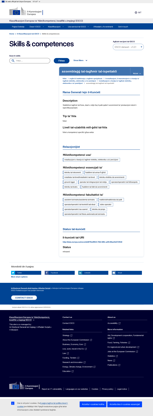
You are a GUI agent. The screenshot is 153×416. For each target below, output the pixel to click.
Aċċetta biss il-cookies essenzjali (125, 404)
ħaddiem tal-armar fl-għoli (95, 172)
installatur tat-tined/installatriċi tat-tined (79, 177)
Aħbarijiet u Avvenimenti (103, 27)
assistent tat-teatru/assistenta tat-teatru (79, 200)
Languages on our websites (77, 389)
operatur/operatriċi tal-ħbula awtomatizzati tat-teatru (84, 214)
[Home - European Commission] (27, 11)
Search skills (14, 56)
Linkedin (87, 273)
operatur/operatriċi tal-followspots (124, 182)
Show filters (78, 60)
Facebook (54, 273)
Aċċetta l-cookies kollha (93, 404)
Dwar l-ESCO (35, 27)
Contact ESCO (68, 323)
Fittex (61, 60)
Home (11, 34)
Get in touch (123, 27)
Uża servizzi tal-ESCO (77, 27)
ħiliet (65, 78)
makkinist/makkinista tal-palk (110, 200)
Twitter (19, 273)
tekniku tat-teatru (71, 187)
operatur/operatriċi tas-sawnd (75, 209)
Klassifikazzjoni (54, 27)
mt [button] (139, 12)
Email (120, 273)
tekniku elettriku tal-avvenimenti (111, 177)
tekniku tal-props (98, 209)
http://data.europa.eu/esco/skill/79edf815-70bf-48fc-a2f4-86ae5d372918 (92, 242)
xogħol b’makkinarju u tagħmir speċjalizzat (85, 78)
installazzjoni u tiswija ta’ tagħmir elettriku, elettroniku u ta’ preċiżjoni (91, 160)
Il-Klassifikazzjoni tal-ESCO (28, 34)
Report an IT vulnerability (52, 389)
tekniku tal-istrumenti (72, 172)
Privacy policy (107, 389)
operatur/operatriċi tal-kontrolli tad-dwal (79, 204)
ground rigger (69, 182)
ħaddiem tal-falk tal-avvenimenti (94, 187)
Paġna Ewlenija (18, 27)
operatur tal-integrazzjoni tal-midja (93, 182)
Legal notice (122, 389)
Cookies (95, 389)
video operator (105, 204)
